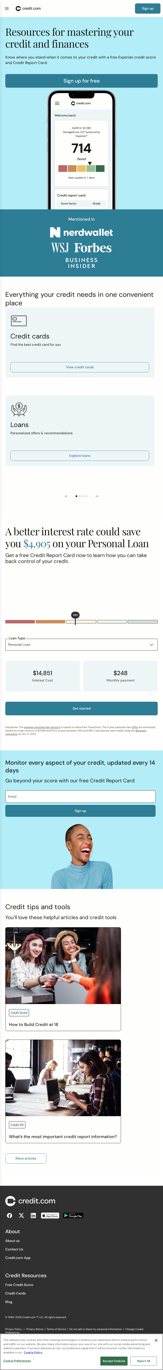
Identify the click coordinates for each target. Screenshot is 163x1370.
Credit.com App (18, 1258)
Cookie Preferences (17, 1361)
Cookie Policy (33, 1352)
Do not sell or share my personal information (95, 1329)
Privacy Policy (13, 1329)
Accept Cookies (114, 1361)
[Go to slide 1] (76, 496)
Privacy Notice (35, 1329)
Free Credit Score (19, 1285)
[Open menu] (6, 8)
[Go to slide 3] (83, 496)
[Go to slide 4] (86, 496)
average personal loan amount (42, 727)
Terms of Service (56, 1329)
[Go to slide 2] (80, 496)
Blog (8, 1302)
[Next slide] (97, 496)
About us (12, 1241)
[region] (81, 1352)
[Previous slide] (66, 496)
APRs (135, 727)
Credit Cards (15, 1293)
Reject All (143, 1361)
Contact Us (14, 1249)
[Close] (156, 1340)
